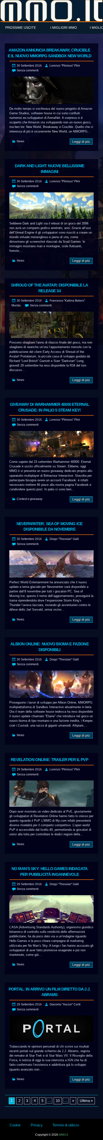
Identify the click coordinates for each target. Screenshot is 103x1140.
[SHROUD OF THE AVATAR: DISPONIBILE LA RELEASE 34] (51, 325)
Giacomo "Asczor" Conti (65, 1004)
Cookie (15, 1125)
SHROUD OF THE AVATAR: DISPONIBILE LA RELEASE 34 (49, 288)
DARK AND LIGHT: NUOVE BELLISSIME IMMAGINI (49, 169)
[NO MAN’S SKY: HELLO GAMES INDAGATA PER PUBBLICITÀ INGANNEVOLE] (51, 909)
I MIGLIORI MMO (63, 27)
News (20, 141)
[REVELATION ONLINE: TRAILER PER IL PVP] (51, 793)
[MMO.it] (51, 10)
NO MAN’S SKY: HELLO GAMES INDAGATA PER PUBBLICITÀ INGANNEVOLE (49, 871)
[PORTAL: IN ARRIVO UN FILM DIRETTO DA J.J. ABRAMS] (51, 1028)
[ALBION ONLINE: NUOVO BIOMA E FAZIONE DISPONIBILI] (51, 684)
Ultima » (86, 1101)
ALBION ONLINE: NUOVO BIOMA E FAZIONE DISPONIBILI (49, 647)
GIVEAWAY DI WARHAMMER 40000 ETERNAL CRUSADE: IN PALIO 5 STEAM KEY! (49, 407)
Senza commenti (28, 70)
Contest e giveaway (29, 499)
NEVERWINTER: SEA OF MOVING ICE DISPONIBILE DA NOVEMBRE (50, 526)
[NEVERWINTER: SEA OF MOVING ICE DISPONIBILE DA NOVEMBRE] (51, 564)
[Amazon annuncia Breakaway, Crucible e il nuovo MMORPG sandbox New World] (51, 90)
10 (58, 1101)
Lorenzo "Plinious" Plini (65, 65)
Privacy (37, 1125)
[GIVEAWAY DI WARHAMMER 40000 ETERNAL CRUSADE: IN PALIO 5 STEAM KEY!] (51, 444)
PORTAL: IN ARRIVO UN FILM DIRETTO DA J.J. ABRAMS (49, 992)
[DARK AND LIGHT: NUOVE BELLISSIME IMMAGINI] (51, 205)
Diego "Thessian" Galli (64, 539)
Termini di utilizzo (65, 1125)
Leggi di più (81, 141)
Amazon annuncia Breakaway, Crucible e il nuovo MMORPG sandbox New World (49, 53)
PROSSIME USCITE (20, 27)
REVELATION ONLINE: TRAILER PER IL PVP (49, 759)
